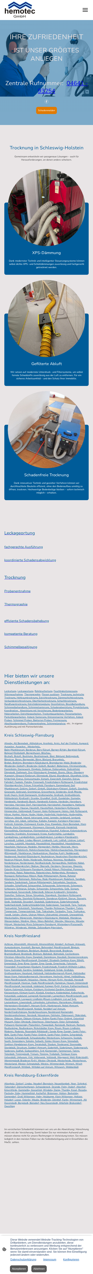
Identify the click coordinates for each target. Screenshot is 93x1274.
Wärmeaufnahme (13, 694)
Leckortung (10, 691)
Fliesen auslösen (50, 694)
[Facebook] (46, 101)
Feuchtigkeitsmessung (65, 691)
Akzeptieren (19, 1268)
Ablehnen (39, 1268)
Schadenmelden (46, 110)
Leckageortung (25, 691)
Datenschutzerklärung (23, 1259)
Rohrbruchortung (43, 691)
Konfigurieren (71, 1259)
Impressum (49, 1259)
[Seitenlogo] (19, 10)
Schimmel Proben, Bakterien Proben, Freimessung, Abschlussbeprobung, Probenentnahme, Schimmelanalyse (35, 722)
